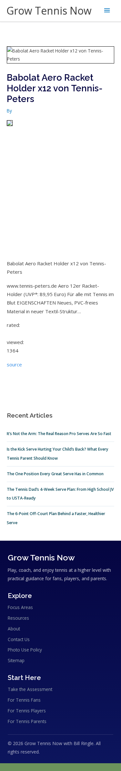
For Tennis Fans (24, 700)
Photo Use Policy (25, 650)
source (14, 364)
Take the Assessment (30, 689)
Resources (18, 618)
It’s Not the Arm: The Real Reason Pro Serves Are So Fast (59, 433)
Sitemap (16, 660)
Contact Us (19, 639)
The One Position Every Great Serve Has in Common (55, 474)
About (14, 629)
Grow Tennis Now (49, 10)
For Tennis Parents (27, 721)
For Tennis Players (27, 711)
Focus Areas (20, 607)
